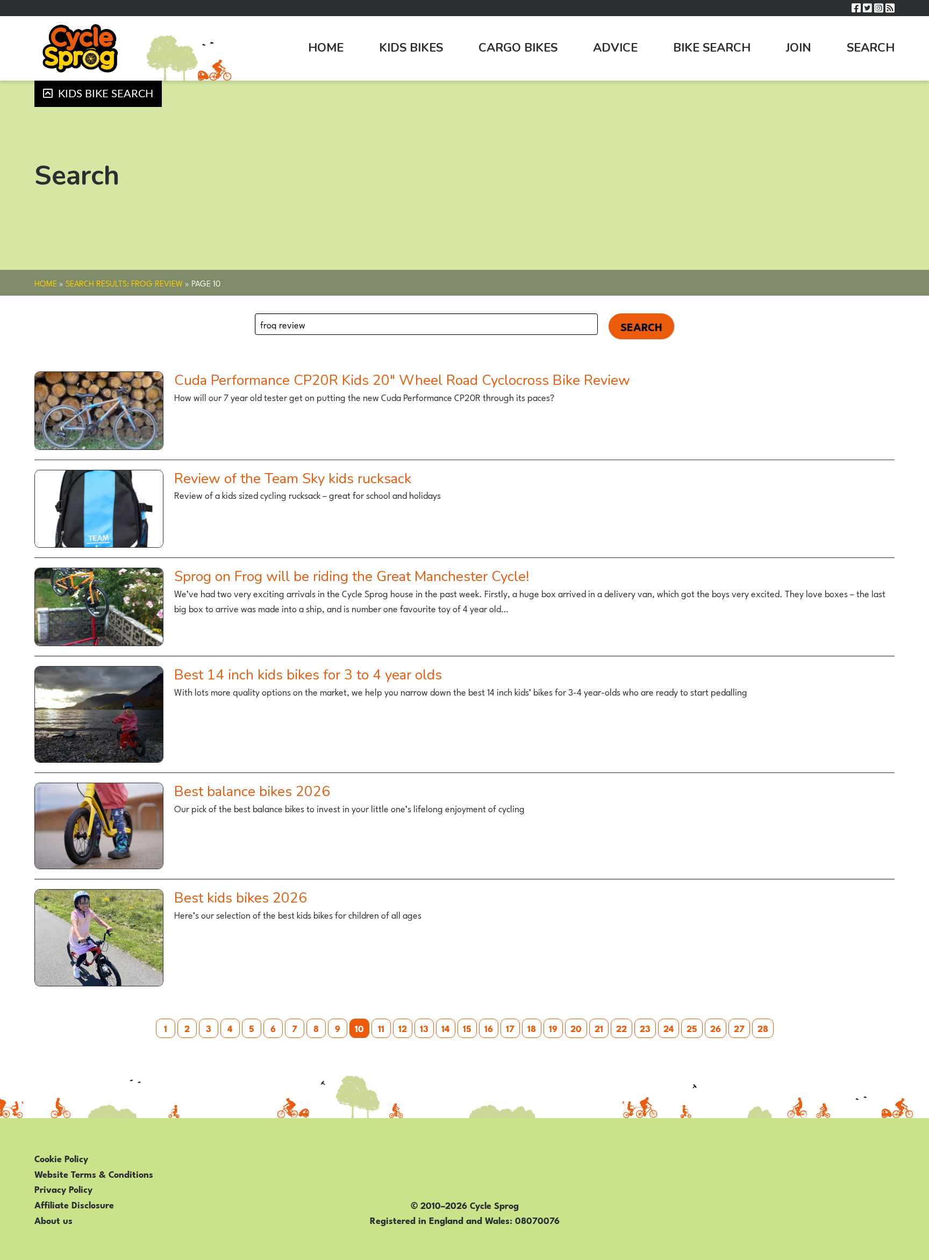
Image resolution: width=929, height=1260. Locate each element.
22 (621, 1027)
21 (599, 1027)
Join (798, 48)
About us (53, 1219)
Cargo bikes (518, 48)
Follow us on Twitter (867, 8)
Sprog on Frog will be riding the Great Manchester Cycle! (351, 576)
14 (445, 1027)
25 (692, 1027)
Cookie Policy (61, 1157)
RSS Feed (890, 8)
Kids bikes (411, 48)
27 (739, 1027)
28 (763, 1027)
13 (424, 1027)
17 (510, 1027)
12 (402, 1027)
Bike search (712, 48)
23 (645, 1027)
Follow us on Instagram (878, 8)
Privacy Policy (63, 1188)
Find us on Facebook (856, 8)
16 (488, 1027)
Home (326, 48)
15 (467, 1027)
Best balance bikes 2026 (252, 791)
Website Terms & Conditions (93, 1173)
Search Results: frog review (124, 283)
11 (381, 1027)
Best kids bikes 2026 (240, 898)
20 (576, 1027)
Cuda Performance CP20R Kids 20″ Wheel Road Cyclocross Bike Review (402, 380)
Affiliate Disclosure (74, 1204)
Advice (615, 48)
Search (871, 48)
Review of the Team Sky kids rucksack (292, 478)
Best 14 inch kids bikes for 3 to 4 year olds (308, 674)
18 (531, 1027)
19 (553, 1027)
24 (668, 1027)
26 (715, 1027)
